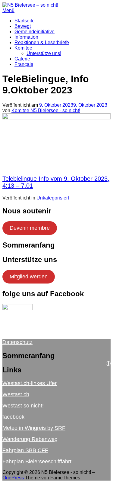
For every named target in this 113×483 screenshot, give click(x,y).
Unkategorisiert (52, 197)
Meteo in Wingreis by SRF (33, 428)
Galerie (22, 58)
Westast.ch (15, 394)
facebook (13, 417)
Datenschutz (17, 342)
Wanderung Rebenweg (30, 439)
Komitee (23, 47)
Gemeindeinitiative (34, 31)
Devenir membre (30, 228)
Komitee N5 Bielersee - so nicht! (45, 110)
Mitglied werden (29, 277)
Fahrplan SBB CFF (25, 450)
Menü (8, 10)
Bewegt (22, 26)
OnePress (13, 477)
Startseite (24, 20)
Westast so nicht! (23, 406)
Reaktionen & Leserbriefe (41, 42)
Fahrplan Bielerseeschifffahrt (36, 462)
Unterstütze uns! (44, 53)
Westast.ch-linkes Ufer (29, 383)
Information (26, 37)
